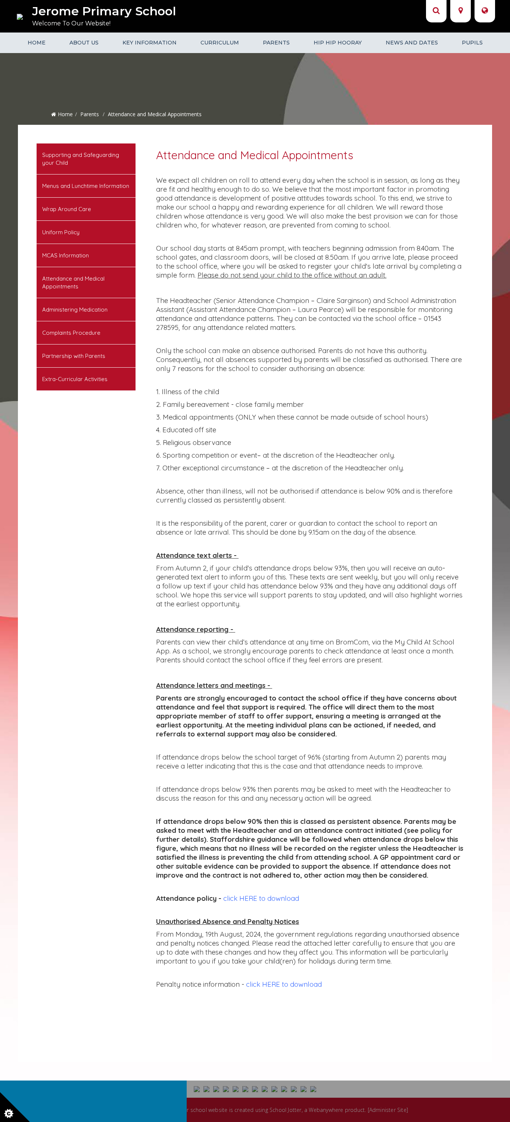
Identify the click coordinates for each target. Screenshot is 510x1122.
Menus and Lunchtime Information (85, 185)
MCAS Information (65, 255)
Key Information (149, 42)
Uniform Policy (61, 232)
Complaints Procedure (71, 332)
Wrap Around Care (66, 209)
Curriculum (219, 42)
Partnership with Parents (73, 355)
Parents (276, 42)
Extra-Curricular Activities (75, 379)
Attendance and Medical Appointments (73, 282)
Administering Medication (75, 309)
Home (37, 42)
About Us (84, 42)
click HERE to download (261, 898)
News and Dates (412, 42)
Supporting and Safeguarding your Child (80, 158)
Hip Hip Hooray (338, 42)
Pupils (472, 42)
